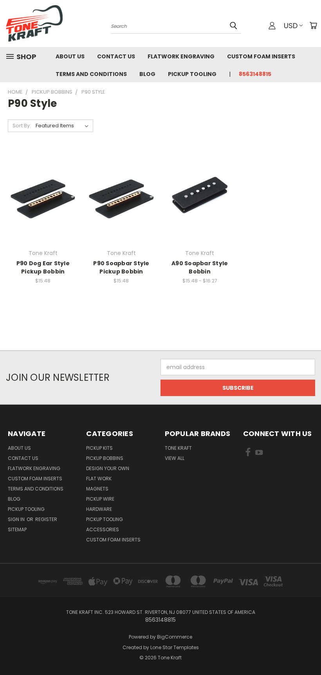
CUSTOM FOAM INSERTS (113, 539)
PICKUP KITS (99, 448)
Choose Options (42, 211)
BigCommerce (174, 636)
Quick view (43, 181)
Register (46, 519)
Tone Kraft (178, 448)
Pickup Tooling (192, 74)
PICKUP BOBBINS (104, 458)
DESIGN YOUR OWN (107, 468)
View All (174, 458)
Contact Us (116, 56)
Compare (40, 196)
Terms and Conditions (91, 74)
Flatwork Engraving (181, 56)
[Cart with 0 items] (313, 25)
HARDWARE (99, 509)
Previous (309, 650)
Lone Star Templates (174, 647)
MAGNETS (97, 488)
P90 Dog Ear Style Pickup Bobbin (43, 267)
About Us (70, 56)
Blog (147, 74)
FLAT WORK (99, 478)
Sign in (17, 519)
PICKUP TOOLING (104, 519)
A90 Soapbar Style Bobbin (199, 267)
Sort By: (22, 125)
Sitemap (17, 529)
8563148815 (255, 74)
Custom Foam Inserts (261, 56)
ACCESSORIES (102, 529)
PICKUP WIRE (100, 499)
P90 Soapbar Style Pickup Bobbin (121, 267)
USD (291, 26)
